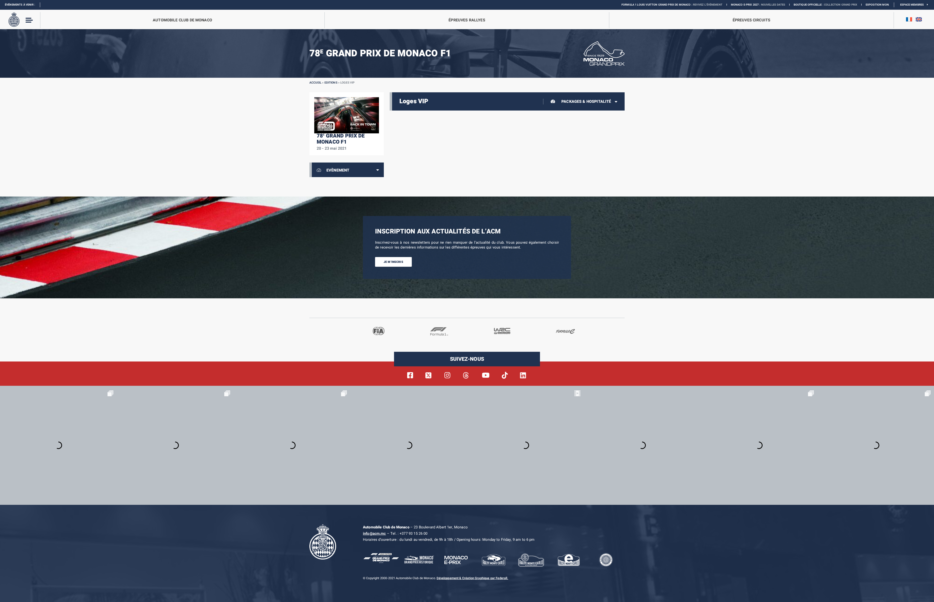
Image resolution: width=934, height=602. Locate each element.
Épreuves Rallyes (467, 20)
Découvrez (866, 5)
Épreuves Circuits (752, 20)
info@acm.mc (374, 533)
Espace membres (913, 5)
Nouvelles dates (713, 5)
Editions (330, 82)
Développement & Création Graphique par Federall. (472, 578)
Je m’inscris (393, 262)
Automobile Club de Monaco (182, 20)
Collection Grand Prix (780, 5)
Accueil (315, 82)
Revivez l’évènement (648, 5)
